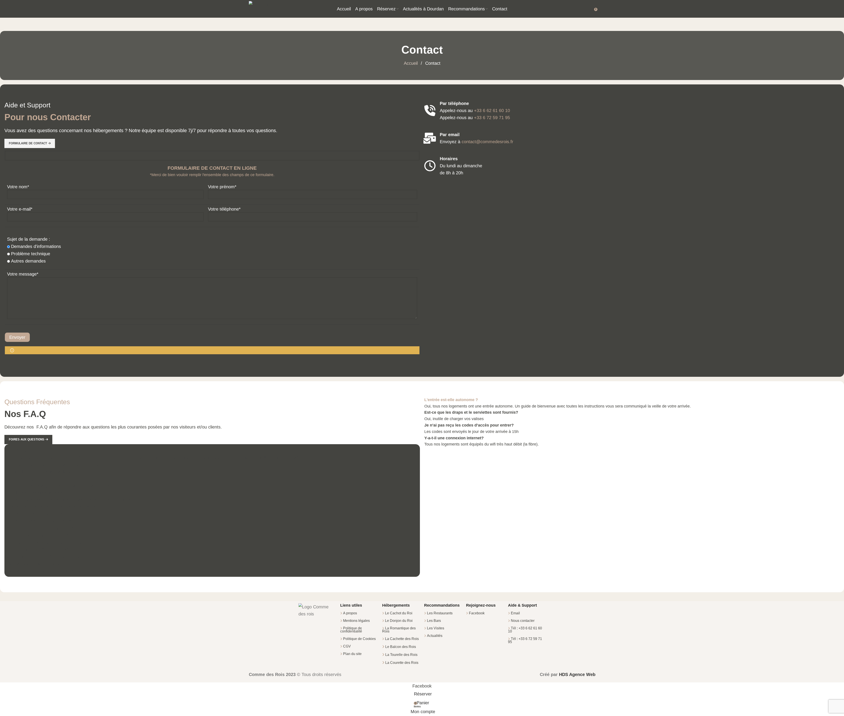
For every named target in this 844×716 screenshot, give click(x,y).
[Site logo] (260, 8)
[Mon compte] (591, 8)
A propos (350, 613)
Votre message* (22, 274)
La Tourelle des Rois (401, 655)
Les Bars (434, 621)
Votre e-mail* (19, 209)
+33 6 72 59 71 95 (492, 117)
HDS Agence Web (577, 674)
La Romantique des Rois (399, 629)
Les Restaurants (440, 613)
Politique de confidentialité (351, 629)
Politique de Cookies (359, 639)
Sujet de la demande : (28, 239)
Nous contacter (522, 621)
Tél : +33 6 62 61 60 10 (525, 629)
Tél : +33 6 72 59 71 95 (525, 640)
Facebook (477, 613)
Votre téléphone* (224, 209)
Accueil (411, 63)
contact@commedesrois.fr (487, 141)
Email (515, 613)
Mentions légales (356, 621)
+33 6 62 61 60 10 (492, 110)
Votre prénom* (222, 186)
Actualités (434, 636)
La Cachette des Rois (402, 639)
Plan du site (352, 654)
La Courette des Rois (401, 663)
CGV (347, 646)
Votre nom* (18, 186)
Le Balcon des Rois (400, 647)
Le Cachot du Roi (398, 613)
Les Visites (435, 628)
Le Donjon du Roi (399, 621)
